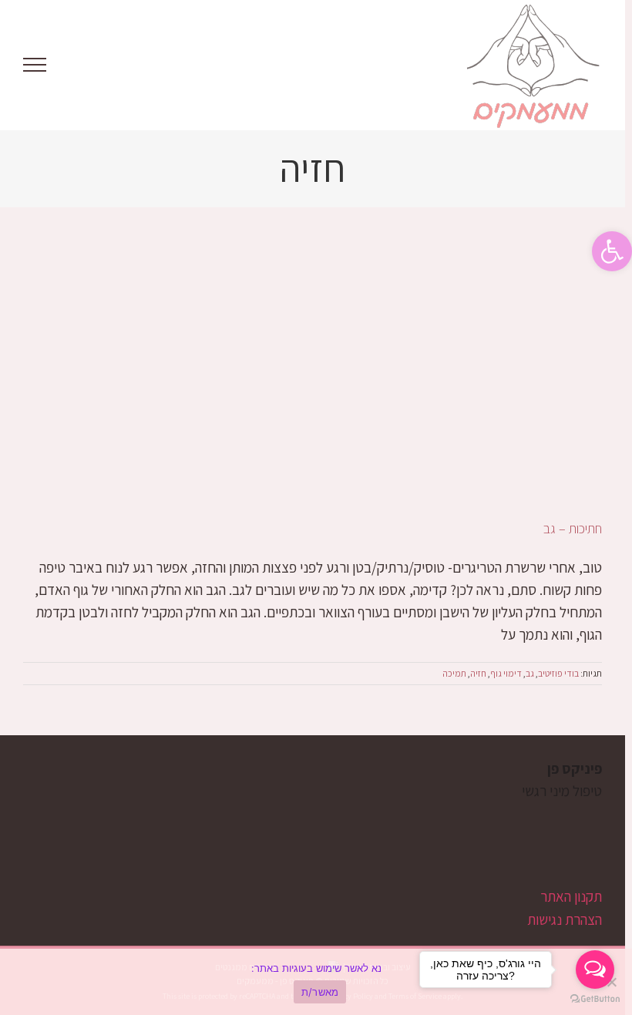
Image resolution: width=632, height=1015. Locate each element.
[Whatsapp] (542, 850)
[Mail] (516, 850)
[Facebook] (594, 850)
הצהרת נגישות (564, 919)
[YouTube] (568, 850)
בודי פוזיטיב (558, 673)
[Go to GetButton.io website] (595, 999)
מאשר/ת (320, 992)
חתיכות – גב (572, 528)
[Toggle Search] (88, 64)
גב (530, 673)
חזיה (478, 673)
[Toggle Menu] (35, 65)
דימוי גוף (506, 673)
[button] (612, 251)
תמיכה (454, 673)
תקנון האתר (571, 896)
